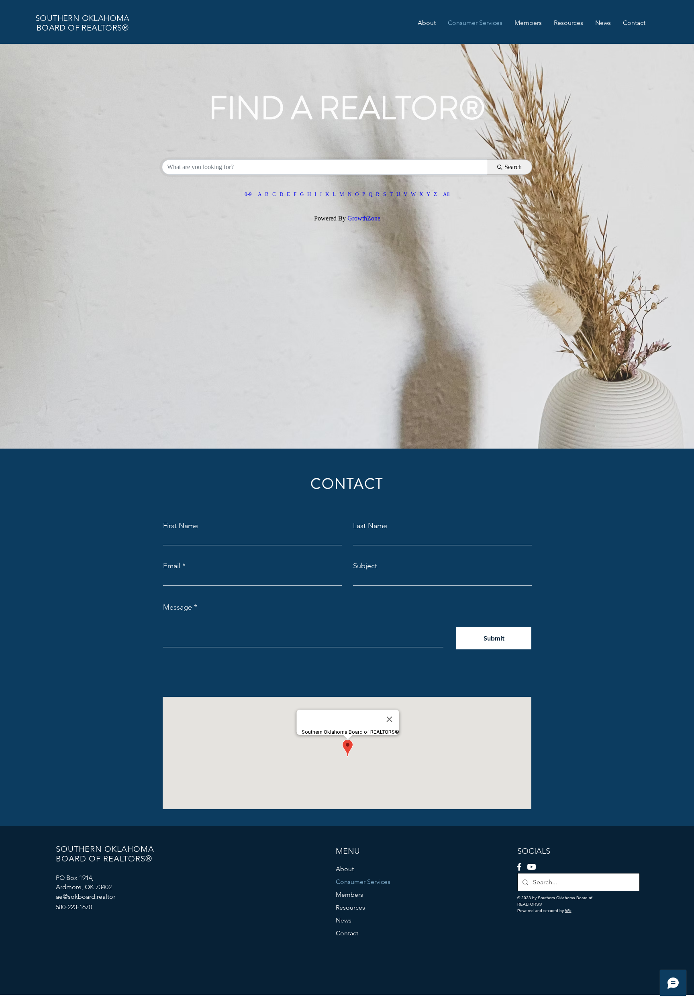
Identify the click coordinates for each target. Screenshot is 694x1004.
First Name (180, 525)
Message (177, 607)
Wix (568, 910)
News (343, 920)
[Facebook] (519, 867)
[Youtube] (532, 867)
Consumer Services (363, 882)
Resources (350, 907)
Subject (365, 565)
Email (171, 565)
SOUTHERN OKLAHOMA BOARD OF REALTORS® (82, 23)
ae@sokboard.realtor (85, 896)
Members (349, 894)
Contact (347, 933)
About (345, 869)
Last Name (370, 525)
